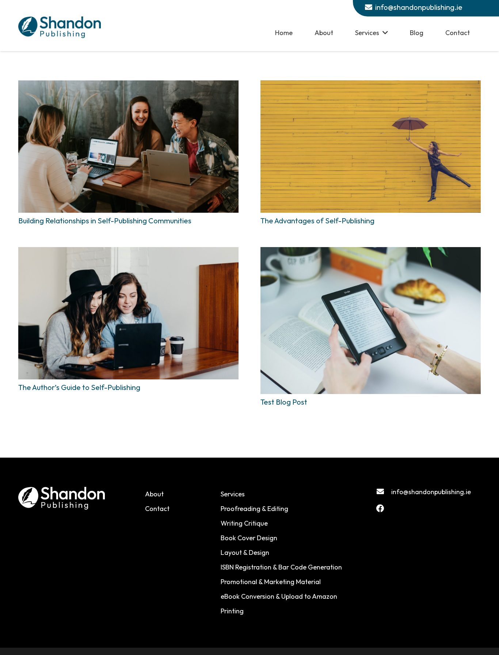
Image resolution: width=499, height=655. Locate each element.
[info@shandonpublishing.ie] (383, 492)
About (154, 494)
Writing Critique (244, 523)
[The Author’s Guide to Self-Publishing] (128, 313)
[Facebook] (380, 508)
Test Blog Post (283, 401)
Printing (232, 611)
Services (233, 494)
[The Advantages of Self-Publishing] (370, 146)
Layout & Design (245, 552)
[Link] (59, 27)
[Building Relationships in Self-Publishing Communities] (128, 146)
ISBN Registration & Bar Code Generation (281, 567)
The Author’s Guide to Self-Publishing (79, 387)
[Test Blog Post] (370, 320)
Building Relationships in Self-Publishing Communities (104, 220)
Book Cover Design (249, 538)
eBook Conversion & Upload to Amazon (279, 596)
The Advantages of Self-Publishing (317, 220)
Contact (157, 508)
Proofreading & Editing (254, 508)
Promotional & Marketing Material (271, 582)
